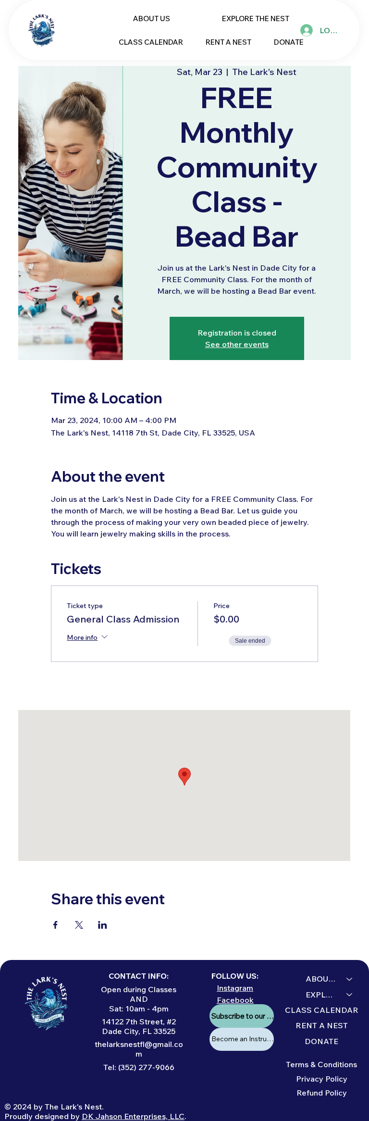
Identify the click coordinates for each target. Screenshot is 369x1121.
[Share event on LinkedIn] (102, 925)
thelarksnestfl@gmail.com (139, 1049)
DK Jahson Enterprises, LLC (133, 1116)
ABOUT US (322, 979)
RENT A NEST (321, 1025)
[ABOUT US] (350, 978)
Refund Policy (321, 1092)
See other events (237, 344)
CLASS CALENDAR (321, 1010)
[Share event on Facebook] (55, 925)
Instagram (235, 988)
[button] (255, 18)
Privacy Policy (321, 1079)
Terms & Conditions (321, 1064)
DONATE (321, 1041)
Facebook (235, 1000)
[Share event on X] (79, 925)
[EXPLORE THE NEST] (350, 994)
